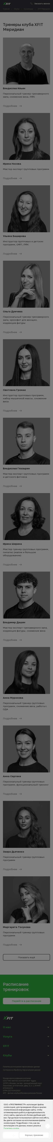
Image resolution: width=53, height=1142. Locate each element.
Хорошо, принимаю (34, 1135)
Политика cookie (11, 1128)
